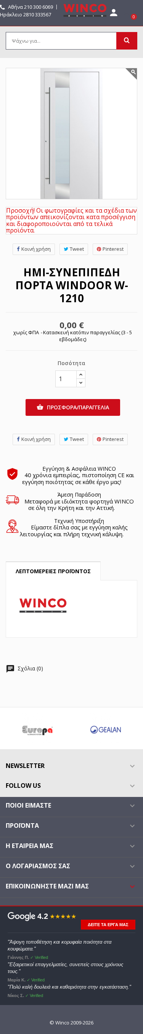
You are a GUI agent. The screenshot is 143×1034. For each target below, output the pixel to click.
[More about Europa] (38, 728)
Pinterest (113, 248)
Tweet (77, 248)
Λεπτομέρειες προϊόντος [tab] (53, 571)
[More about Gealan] (106, 728)
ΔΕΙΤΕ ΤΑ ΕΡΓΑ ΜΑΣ (108, 924)
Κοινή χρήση (36, 248)
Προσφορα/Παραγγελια (73, 407)
